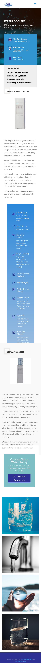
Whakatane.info (20, 662)
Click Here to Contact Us (19, 478)
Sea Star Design (26, 659)
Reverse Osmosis (15, 79)
